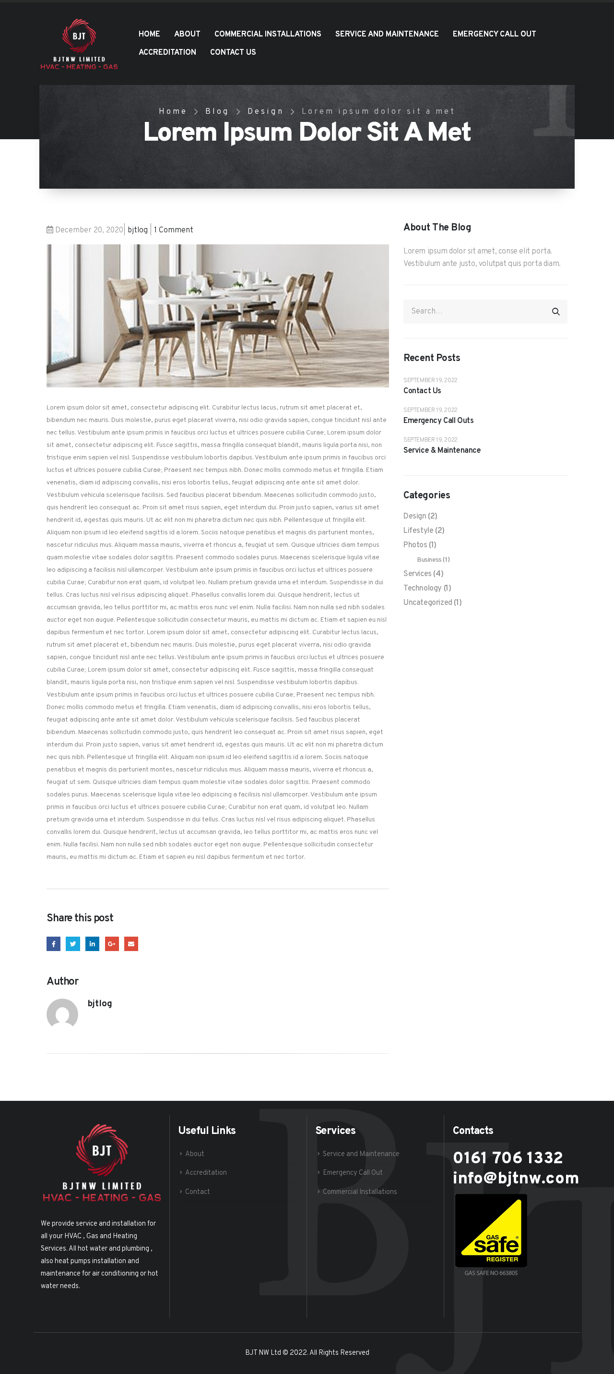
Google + (112, 944)
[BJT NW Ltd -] (79, 44)
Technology (422, 588)
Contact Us (233, 53)
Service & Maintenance (442, 451)
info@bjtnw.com (516, 1179)
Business (429, 560)
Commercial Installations (267, 34)
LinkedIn (92, 944)
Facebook (53, 944)
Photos (415, 545)
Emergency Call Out (494, 34)
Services (417, 574)
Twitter (73, 944)
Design (414, 516)
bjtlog (138, 230)
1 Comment (173, 230)
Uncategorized (427, 603)
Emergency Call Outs (438, 421)
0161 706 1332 (508, 1158)
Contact (197, 1192)
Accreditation (167, 53)
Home (149, 34)
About (187, 34)
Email (131, 944)
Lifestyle (418, 531)
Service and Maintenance (387, 34)
